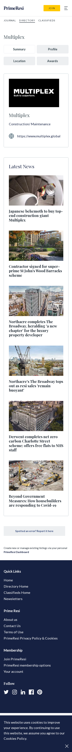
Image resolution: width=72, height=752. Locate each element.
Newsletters (13, 599)
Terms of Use (13, 632)
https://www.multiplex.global (38, 136)
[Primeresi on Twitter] (6, 692)
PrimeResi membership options (27, 665)
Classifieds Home (17, 592)
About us (10, 619)
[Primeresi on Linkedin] (22, 692)
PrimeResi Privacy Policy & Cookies (31, 638)
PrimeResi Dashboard (16, 552)
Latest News (21, 166)
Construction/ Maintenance (30, 124)
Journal (10, 20)
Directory (27, 20)
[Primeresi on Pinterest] (39, 692)
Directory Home (16, 586)
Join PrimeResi (15, 659)
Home (8, 580)
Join (52, 8)
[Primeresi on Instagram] (14, 692)
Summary (19, 49)
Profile (52, 49)
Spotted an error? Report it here (34, 531)
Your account (13, 671)
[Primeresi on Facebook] (31, 692)
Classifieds (46, 20)
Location (19, 61)
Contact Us (12, 626)
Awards (52, 61)
